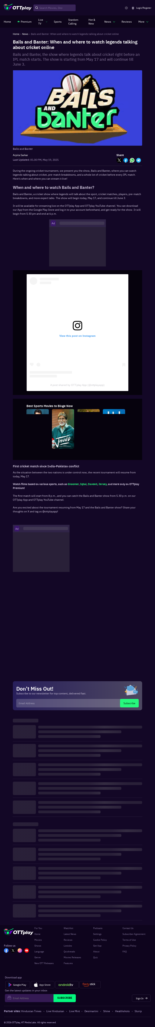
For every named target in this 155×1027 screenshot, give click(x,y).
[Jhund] (63, 447)
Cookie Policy (100, 939)
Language (39, 951)
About (96, 951)
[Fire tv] (90, 985)
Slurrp (138, 1011)
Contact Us (127, 928)
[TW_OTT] (13, 951)
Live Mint (74, 1011)
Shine (106, 1011)
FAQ (124, 951)
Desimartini (91, 1011)
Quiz (95, 957)
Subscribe (129, 703)
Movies (38, 939)
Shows (37, 945)
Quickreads (69, 951)
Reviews (68, 939)
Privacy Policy (129, 945)
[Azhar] (37, 447)
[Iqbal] (114, 447)
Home (37, 933)
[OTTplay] (18, 8)
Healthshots (122, 1011)
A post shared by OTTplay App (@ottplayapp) (77, 384)
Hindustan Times (31, 1011)
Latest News (70, 933)
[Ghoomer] (88, 447)
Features (68, 963)
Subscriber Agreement (133, 933)
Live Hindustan (55, 1011)
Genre (37, 957)
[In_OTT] (20, 951)
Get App (97, 945)
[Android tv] (67, 985)
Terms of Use (129, 939)
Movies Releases (72, 957)
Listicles (68, 945)
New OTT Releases (44, 963)
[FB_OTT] (6, 951)
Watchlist (68, 928)
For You (38, 928)
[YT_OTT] (26, 951)
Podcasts (97, 928)
